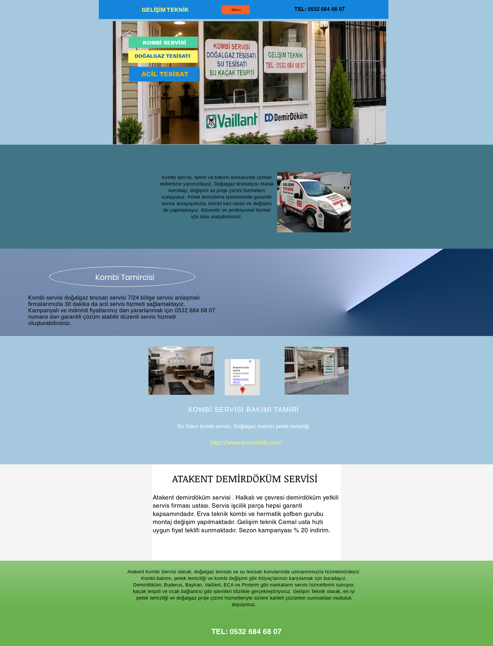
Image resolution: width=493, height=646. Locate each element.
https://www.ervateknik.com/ (246, 442)
